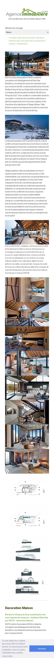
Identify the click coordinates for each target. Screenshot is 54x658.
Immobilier (12, 38)
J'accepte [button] (42, 649)
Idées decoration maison (26, 38)
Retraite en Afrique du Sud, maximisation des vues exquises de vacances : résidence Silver (27, 41)
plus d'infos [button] (7, 656)
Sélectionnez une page (14, 28)
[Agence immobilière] (27, 12)
